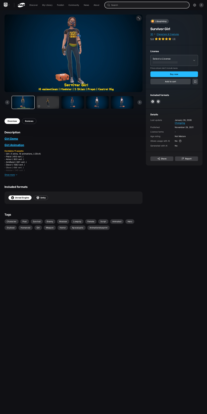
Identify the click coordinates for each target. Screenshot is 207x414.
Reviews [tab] (29, 121)
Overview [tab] (12, 121)
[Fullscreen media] (139, 18)
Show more (10, 174)
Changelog (180, 123)
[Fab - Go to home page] (21, 5)
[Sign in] (201, 5)
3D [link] (151, 34)
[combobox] (149, 5)
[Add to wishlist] (195, 81)
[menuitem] (33, 5)
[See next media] (139, 102)
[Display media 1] (48, 102)
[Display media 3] (97, 102)
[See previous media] (7, 102)
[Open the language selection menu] (194, 5)
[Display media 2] (72, 102)
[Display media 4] (122, 102)
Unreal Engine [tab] (22, 197)
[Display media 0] (23, 102)
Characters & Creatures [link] (168, 34)
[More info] (180, 141)
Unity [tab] (43, 197)
